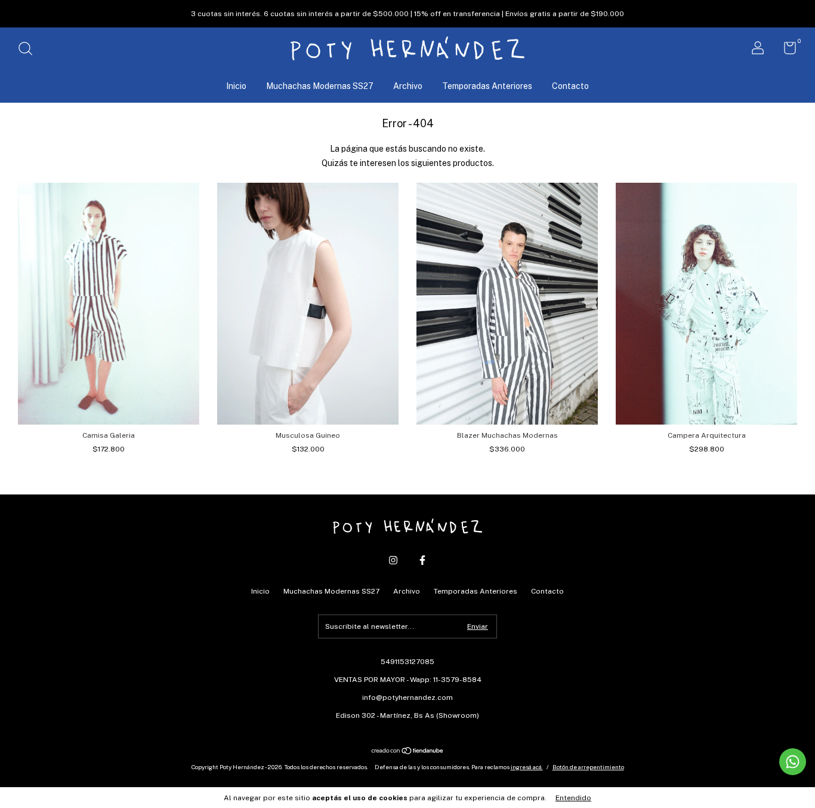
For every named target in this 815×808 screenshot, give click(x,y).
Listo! (408, 147)
